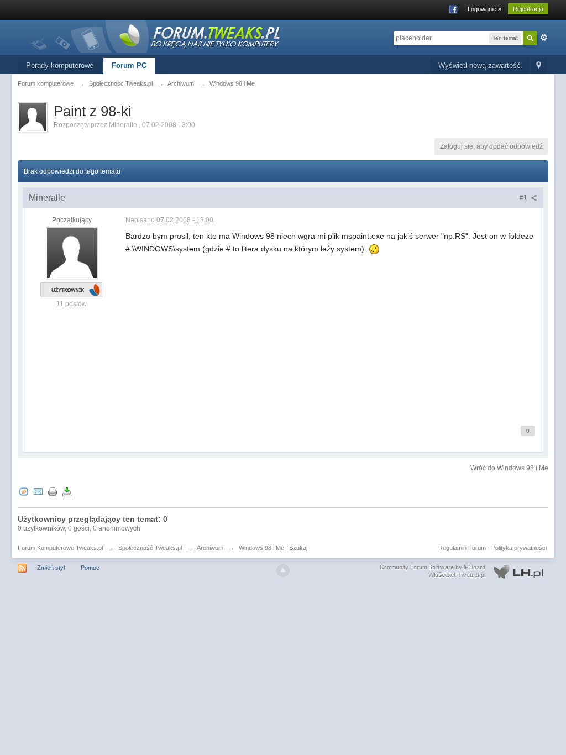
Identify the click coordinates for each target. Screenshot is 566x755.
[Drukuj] (52, 491)
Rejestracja (528, 9)
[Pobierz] (66, 491)
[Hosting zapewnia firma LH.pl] (463, 571)
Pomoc (90, 567)
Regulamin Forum (462, 547)
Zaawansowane (543, 37)
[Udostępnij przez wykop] (23, 491)
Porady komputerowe (59, 65)
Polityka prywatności (519, 547)
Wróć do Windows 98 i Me (509, 468)
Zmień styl (51, 567)
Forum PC (129, 65)
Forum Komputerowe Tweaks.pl (60, 547)
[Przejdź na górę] (283, 570)
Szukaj (298, 547)
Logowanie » (484, 9)
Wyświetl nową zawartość (479, 65)
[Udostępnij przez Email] (38, 491)
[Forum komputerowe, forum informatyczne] (156, 36)
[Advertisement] (331, 332)
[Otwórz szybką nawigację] (539, 66)
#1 (524, 198)
